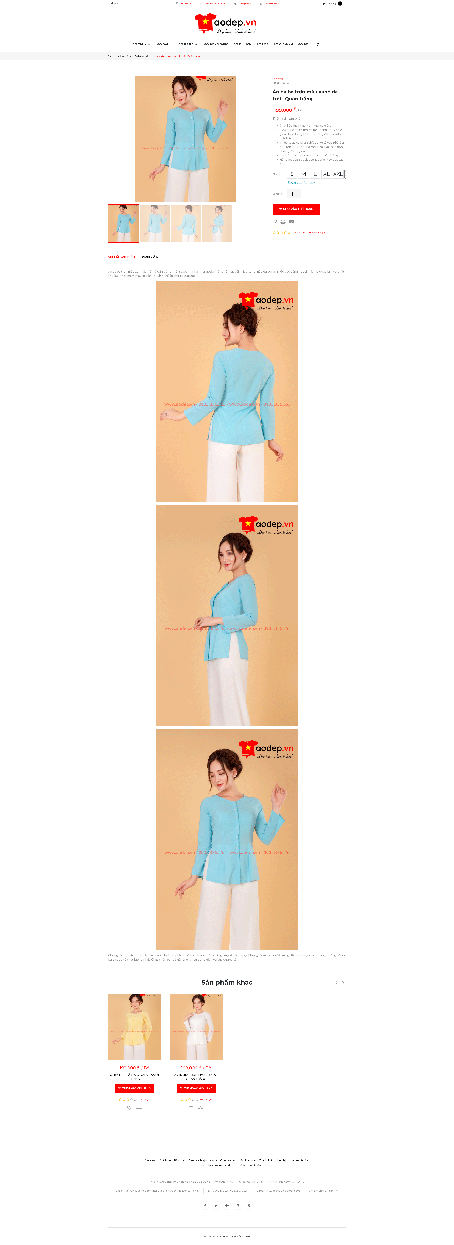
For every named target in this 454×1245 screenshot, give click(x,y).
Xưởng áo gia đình (251, 1165)
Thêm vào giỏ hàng (136, 1088)
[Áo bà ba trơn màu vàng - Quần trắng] (134, 1027)
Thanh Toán (266, 1160)
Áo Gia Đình (283, 44)
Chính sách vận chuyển (202, 1160)
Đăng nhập (245, 3)
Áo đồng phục (216, 44)
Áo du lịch (242, 44)
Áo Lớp (262, 44)
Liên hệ (281, 1160)
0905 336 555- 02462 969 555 (230, 1190)
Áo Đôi (303, 44)
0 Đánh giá (299, 232)
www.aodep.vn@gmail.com (283, 1190)
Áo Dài (162, 44)
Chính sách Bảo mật (172, 1160)
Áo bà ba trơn (142, 56)
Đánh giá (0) (150, 256)
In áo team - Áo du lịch (222, 1165)
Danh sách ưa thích (215, 3)
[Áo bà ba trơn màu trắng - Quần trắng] (196, 1027)
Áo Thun (139, 44)
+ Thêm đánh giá (316, 232)
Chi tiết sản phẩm (121, 256)
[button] (336, 982)
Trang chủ (113, 56)
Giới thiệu (150, 1160)
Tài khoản (185, 3)
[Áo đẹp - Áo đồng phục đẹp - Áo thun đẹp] (227, 24)
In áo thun (198, 1165)
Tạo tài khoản (272, 3)
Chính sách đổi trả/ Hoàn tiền (238, 1160)
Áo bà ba (186, 44)
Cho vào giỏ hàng (298, 209)
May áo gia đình (299, 1160)
